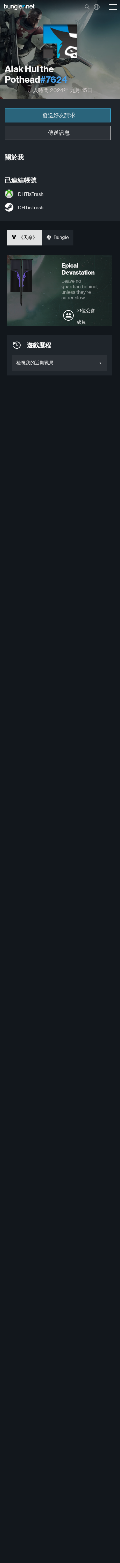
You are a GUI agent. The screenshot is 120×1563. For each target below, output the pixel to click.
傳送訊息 (59, 133)
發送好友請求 (58, 115)
